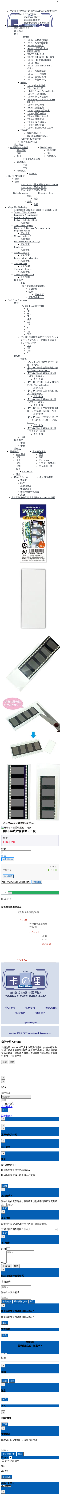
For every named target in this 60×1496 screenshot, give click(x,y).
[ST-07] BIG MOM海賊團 (39, 60)
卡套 (25, 165)
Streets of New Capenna (25, 212)
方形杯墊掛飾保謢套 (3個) (38, 925)
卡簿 (18, 466)
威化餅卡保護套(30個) (28, 912)
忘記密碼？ (6, 1106)
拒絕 (12, 1062)
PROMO (24, 130)
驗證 (20, 1454)
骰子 (18, 469)
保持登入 (9, 1103)
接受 (5, 1062)
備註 (3, 1262)
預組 (19, 153)
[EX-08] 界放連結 (31, 159)
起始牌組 (24, 37)
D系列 (17, 356)
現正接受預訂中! (22, 11)
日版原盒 (32, 289)
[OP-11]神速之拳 (35, 88)
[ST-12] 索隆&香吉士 (37, 42)
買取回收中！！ (22, 28)
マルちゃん (44, 460)
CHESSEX (27, 471)
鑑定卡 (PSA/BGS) (27, 14)
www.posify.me (12, 1072)
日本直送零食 (39, 451)
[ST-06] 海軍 (33, 63)
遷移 (5, 1322)
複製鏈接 (37, 882)
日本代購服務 (18, 497)
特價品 (17, 448)
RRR (29, 334)
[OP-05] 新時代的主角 (37, 116)
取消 (12, 1381)
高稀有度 (39, 294)
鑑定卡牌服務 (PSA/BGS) (36, 23)
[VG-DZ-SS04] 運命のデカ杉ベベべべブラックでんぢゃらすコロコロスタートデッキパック (39, 340)
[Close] (2, 1353)
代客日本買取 (31, 497)
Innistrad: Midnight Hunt (25, 220)
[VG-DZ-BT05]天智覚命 (32, 306)
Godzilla (17, 193)
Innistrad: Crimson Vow (25, 217)
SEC (29, 314)
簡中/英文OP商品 (28, 142)
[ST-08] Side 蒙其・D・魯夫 (40, 57)
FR (28, 316)
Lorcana (24, 193)
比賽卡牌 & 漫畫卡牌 (30, 139)
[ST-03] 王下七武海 (36, 74)
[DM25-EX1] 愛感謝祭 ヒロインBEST (39, 184)
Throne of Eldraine (23, 269)
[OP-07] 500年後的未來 (38, 110)
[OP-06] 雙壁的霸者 (36, 113)
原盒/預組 (19, 31)
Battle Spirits (46, 147)
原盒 (17, 179)
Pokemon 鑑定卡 (32, 20)
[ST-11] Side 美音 (35, 45)
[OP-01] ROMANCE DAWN (40, 128)
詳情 (10, 893)
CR (28, 348)
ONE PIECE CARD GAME (20, 25)
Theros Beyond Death (24, 274)
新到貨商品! (51, 11)
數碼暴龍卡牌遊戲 (19, 147)
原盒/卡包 (25, 233)
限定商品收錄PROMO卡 (38, 136)
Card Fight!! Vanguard (18, 300)
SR (28, 311)
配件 (22, 483)
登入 (5, 1110)
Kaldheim (18, 247)
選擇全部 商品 (11, 1461)
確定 (5, 1381)
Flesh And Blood (45, 193)
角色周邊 (20, 454)
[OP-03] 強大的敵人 (36, 122)
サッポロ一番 (45, 466)
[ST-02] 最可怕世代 (36, 77)
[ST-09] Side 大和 (35, 54)
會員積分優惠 (46, 477)
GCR (29, 345)
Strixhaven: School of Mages (27, 241)
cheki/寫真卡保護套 (29, 492)
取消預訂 (7, 1266)
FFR (29, 319)
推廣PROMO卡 (34, 133)
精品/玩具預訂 (38, 11)
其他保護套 (26, 486)
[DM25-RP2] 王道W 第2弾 (34, 187)
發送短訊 (7, 1301)
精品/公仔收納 (21, 477)
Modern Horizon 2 (22, 236)
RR (28, 332)
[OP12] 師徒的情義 (36, 85)
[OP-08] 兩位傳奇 (35, 105)
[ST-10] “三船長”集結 (37, 48)
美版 (36, 199)
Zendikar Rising (21, 252)
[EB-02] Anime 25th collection (41, 91)
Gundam (33, 173)
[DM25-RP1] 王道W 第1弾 (34, 190)
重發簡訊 (20, 1301)
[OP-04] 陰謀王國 (35, 119)
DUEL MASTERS (16, 176)
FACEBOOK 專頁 (46, 497)
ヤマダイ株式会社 (48, 463)
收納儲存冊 (26, 489)
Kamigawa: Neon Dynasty (26, 215)
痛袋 (22, 494)
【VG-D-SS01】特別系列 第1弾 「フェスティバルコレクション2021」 (42, 420)
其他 (18, 474)
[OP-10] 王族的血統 (36, 94)
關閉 (5, 1186)
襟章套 (23, 480)
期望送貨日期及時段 (12, 1229)
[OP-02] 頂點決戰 (35, 125)
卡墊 (18, 463)
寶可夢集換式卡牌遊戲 (33, 286)
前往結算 (7, 1477)
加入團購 (8, 876)
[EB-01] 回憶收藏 (35, 107)
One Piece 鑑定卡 (32, 17)
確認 (16, 1266)
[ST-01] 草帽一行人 (36, 79)
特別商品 (18, 144)
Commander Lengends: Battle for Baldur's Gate (35, 210)
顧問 (3, 1249)
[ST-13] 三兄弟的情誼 (37, 40)
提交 (5, 1208)
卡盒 (25, 168)
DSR (29, 324)
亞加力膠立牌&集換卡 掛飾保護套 (44, 937)
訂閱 (5, 1424)
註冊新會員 (6, 1115)
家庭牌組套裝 (33, 51)
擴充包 (23, 359)
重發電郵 (9, 1454)
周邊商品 (21, 162)
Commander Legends (23, 225)
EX (28, 321)
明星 (41, 457)
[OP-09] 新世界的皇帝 (37, 97)
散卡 (16, 34)
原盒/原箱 (21, 150)
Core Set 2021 (20, 263)
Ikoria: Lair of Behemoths (26, 258)
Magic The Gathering (17, 207)
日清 (41, 454)
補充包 (23, 82)
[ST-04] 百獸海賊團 (36, 71)
